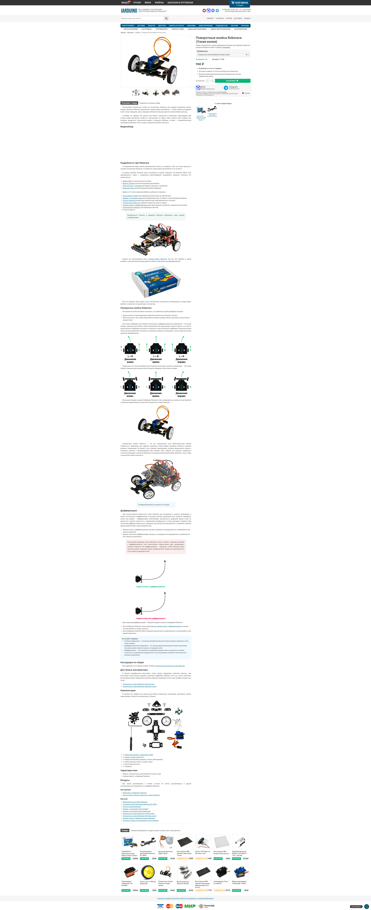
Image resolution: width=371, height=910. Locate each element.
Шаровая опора (128, 188)
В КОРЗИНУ (126, 858)
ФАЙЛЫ (159, 2)
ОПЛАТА (229, 18)
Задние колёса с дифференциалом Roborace (139, 818)
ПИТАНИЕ (234, 26)
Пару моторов (128, 186)
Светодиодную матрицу (131, 207)
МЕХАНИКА (191, 26)
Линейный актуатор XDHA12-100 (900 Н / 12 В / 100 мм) (239, 853)
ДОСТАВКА (238, 18)
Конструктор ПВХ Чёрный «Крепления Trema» (184, 853)
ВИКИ (148, 2)
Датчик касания (128, 200)
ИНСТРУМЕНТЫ (147, 29)
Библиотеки (209, 898)
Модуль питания (128, 183)
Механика (130, 32)
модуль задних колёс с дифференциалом (166, 626)
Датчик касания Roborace (132, 807)
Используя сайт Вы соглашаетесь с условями (188, 898)
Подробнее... (226, 47)
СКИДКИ (247, 18)
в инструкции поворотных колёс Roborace (169, 666)
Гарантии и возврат (164, 898)
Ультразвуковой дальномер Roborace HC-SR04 (212, 115)
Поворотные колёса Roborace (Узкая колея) (138, 684)
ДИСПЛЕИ (162, 26)
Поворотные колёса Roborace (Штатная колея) (139, 686)
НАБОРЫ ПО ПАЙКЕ (178, 29)
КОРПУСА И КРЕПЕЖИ (131, 29)
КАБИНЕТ (210, 18)
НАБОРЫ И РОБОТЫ (176, 26)
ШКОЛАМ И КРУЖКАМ (180, 2)
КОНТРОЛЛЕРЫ (128, 26)
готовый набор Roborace (157, 259)
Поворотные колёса (130, 203)
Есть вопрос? (356, 906)
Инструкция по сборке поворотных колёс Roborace (141, 795)
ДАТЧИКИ (141, 26)
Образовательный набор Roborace (135, 802)
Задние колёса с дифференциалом (135, 205)
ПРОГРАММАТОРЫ (162, 29)
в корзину (231, 81)
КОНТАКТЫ (220, 18)
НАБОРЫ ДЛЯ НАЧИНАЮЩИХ (197, 29)
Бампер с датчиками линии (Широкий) (136, 811)
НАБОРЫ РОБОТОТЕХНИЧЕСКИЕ (220, 29)
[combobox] (237, 55)
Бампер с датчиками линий (132, 198)
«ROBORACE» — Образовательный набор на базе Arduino (201, 118)
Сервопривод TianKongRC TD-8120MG (127, 883)
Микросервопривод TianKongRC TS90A (139, 755)
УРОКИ (137, 2)
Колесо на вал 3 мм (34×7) (134, 757)
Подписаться (183, 858)
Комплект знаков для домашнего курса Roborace (141, 821)
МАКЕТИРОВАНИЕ (206, 26)
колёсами (138, 186)
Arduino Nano (127, 181)
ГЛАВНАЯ (123, 32)
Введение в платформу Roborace (135, 793)
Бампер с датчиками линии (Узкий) (135, 809)
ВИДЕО (125, 2)
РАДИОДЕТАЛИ (222, 26)
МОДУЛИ (151, 26)
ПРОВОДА (245, 26)
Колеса (137, 32)
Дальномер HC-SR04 (130, 196)
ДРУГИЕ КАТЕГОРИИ (240, 29)
